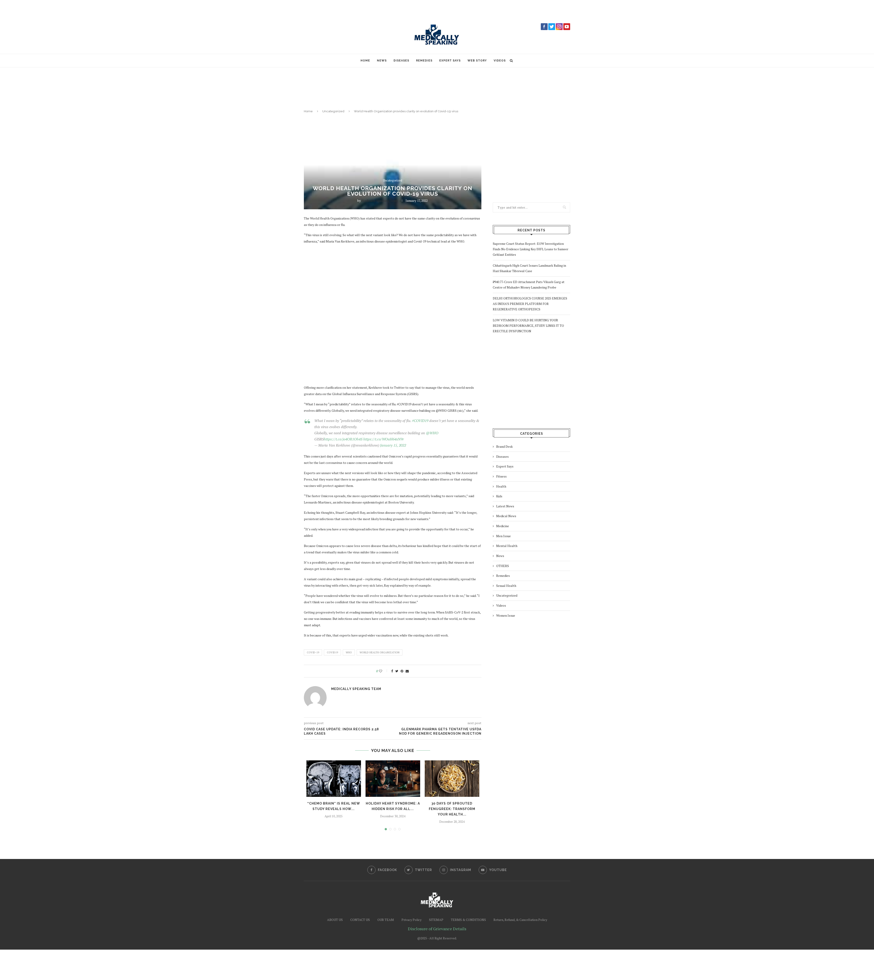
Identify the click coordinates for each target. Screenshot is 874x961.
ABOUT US (335, 920)
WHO (349, 652)
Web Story (477, 60)
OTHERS (502, 566)
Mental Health (506, 546)
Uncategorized (333, 111)
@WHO (432, 432)
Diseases (401, 60)
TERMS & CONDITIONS (468, 920)
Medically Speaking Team (379, 200)
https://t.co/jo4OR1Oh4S (343, 439)
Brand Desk (504, 446)
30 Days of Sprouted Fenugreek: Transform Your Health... (452, 809)
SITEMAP (436, 920)
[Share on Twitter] (396, 671)
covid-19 (313, 652)
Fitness (501, 476)
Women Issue (505, 615)
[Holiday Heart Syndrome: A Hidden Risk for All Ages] (393, 778)
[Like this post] (383, 671)
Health (501, 486)
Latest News (505, 506)
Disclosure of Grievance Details (437, 928)
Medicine (502, 526)
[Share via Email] (407, 671)
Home (365, 60)
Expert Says (450, 60)
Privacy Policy (411, 920)
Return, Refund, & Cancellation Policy (520, 920)
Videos (500, 60)
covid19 (332, 652)
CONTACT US (360, 920)
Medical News (506, 516)
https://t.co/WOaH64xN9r (383, 439)
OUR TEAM (385, 920)
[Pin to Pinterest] (402, 671)
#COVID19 (420, 420)
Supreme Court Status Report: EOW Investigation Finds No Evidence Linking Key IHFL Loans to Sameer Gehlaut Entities (530, 249)
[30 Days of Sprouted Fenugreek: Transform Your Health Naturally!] (452, 778)
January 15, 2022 (393, 445)
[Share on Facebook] (392, 671)
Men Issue (503, 536)
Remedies (424, 60)
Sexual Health (506, 585)
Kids (499, 496)
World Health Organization (379, 652)
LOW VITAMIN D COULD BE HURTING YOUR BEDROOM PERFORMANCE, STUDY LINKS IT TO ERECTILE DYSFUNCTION (528, 325)
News (382, 60)
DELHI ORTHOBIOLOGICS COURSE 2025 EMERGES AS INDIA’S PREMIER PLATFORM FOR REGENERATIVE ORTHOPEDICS (530, 303)
